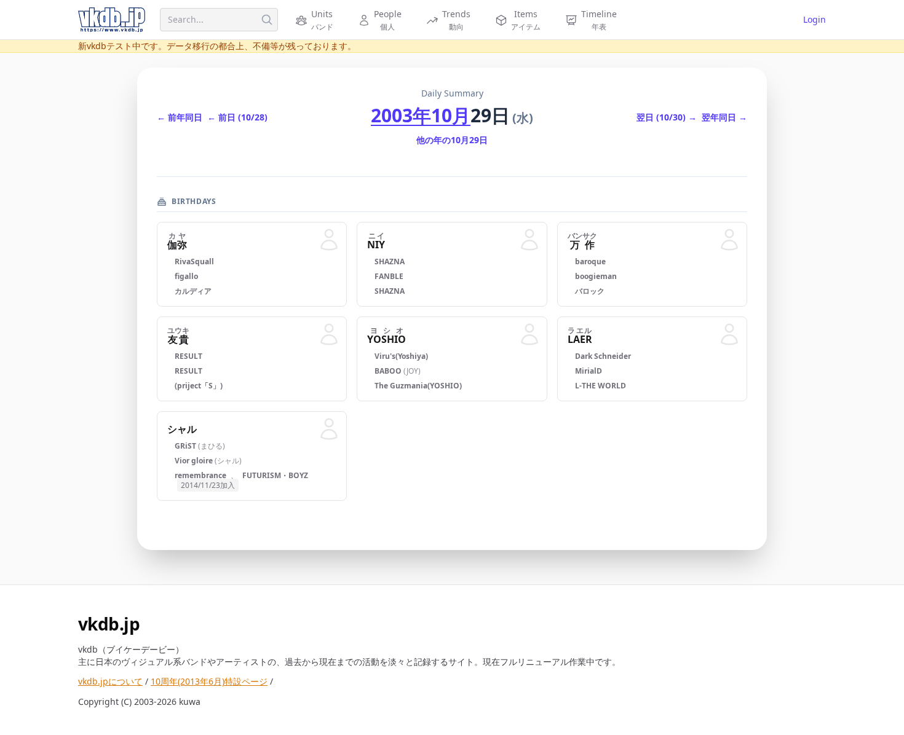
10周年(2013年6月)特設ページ (209, 681)
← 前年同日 (179, 117)
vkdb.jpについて (110, 681)
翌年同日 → (724, 117)
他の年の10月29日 (452, 140)
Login (814, 19)
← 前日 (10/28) (237, 117)
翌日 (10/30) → (666, 117)
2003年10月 (420, 115)
